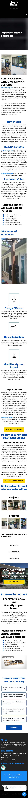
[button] (26, 15)
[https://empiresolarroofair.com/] (14, 3)
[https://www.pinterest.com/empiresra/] (2, 786)
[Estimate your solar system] (3, 767)
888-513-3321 (14, 9)
